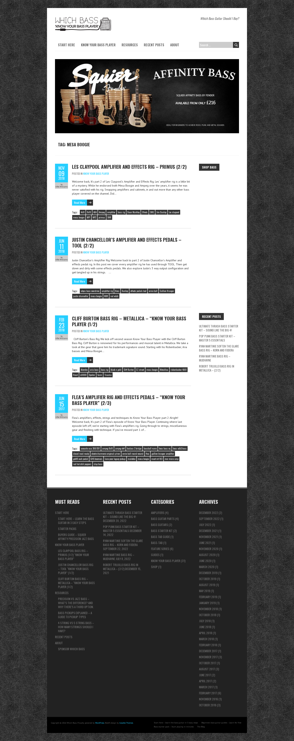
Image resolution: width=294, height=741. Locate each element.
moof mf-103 (156, 458)
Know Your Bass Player (98, 44)
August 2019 (207, 585)
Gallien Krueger (167, 291)
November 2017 (208, 657)
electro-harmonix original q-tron (105, 453)
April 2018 (205, 633)
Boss (117, 291)
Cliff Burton (129, 369)
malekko (131, 458)
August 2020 (207, 554)
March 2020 (206, 566)
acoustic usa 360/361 (90, 448)
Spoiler (92, 375)
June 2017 (205, 675)
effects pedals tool (138, 291)
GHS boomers (96, 458)
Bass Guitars (159, 524)
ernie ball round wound (132, 453)
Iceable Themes (126, 723)
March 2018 (206, 639)
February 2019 (208, 597)
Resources (130, 44)
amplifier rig (107, 291)
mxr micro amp (171, 458)
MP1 (88, 217)
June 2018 (205, 627)
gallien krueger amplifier (163, 453)
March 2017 (206, 687)
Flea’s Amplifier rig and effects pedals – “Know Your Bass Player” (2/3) (128, 399)
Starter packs (67, 528)
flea (147, 453)
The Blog (201, 726)
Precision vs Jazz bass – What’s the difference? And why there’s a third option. (76, 603)
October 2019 (207, 578)
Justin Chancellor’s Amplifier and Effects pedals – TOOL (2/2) (126, 242)
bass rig (121, 212)
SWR (109, 217)
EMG (152, 212)
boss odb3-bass (180, 448)
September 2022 (209, 518)
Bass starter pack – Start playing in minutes (174, 726)
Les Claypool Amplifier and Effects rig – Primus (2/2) (129, 166)
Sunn (99, 375)
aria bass (94, 369)
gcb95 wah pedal (80, 458)
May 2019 (204, 591)
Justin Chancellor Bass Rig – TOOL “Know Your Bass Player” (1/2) (75, 568)
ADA (95, 212)
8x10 (89, 212)
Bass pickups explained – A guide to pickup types (75, 615)
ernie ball (153, 291)
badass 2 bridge (134, 448)
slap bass (98, 464)
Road (75, 375)
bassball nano (150, 448)
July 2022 (205, 524)
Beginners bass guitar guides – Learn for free (221, 722)
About (174, 44)
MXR (106, 296)
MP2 (94, 217)
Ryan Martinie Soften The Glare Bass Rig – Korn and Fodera (219, 348)
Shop (154, 566)
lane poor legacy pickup (115, 458)
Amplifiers (157, 512)
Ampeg (102, 212)
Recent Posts (154, 44)
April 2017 (205, 681)
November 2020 (208, 548)
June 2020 (205, 560)
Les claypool (174, 212)
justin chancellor (80, 296)
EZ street (140, 369)
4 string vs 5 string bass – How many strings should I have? (76, 627)
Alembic (84, 369)
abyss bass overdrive (90, 291)
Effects (145, 212)
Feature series (160, 548)
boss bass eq (165, 448)
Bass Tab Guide (160, 536)
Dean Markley (133, 212)
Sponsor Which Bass (71, 649)
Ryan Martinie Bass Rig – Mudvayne (214, 358)
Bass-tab (157, 542)
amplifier (111, 212)
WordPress (99, 723)
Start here (66, 44)
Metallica (164, 369)
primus (102, 217)
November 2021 (208, 536)
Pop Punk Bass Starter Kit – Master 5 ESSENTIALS (217, 338)
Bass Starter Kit (162, 530)
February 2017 (208, 693)
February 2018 (208, 645)
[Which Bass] (83, 18)
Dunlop (125, 291)
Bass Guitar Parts (163, 518)
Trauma (108, 375)
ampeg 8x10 (107, 448)
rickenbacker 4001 (179, 369)
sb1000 (83, 375)
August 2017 (207, 669)
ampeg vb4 (120, 448)
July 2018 (205, 621)
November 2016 (208, 699)
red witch (114, 296)
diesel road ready (81, 453)
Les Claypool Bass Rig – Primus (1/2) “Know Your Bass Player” (73, 554)
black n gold (116, 369)
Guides (155, 554)
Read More (79, 202)
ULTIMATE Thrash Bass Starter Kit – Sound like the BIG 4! (218, 328)
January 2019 (207, 603)
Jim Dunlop (161, 212)
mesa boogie (78, 217)
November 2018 (208, 609)
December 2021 (208, 530)
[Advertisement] (219, 235)
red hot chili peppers (82, 464)
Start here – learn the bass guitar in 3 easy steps (76, 520)
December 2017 (208, 651)
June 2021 (205, 542)
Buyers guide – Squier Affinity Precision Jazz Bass (76, 536)
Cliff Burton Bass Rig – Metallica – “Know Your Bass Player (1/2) (129, 321)
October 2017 (207, 663)
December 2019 (208, 572)
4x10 (83, 212)
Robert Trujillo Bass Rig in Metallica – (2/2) (216, 368)
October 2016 (207, 705)
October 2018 (207, 615)
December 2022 (208, 512)
